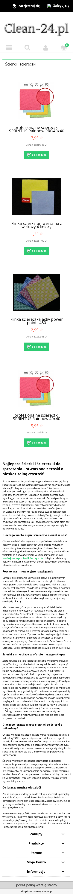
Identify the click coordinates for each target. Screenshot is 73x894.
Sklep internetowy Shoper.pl (36, 891)
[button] (9, 47)
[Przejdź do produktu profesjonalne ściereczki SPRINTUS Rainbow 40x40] (36, 388)
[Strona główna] (36, 27)
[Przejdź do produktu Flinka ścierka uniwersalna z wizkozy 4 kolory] (36, 196)
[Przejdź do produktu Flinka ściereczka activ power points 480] (36, 292)
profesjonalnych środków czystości (23, 558)
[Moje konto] (45, 47)
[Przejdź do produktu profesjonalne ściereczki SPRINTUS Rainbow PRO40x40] (36, 100)
